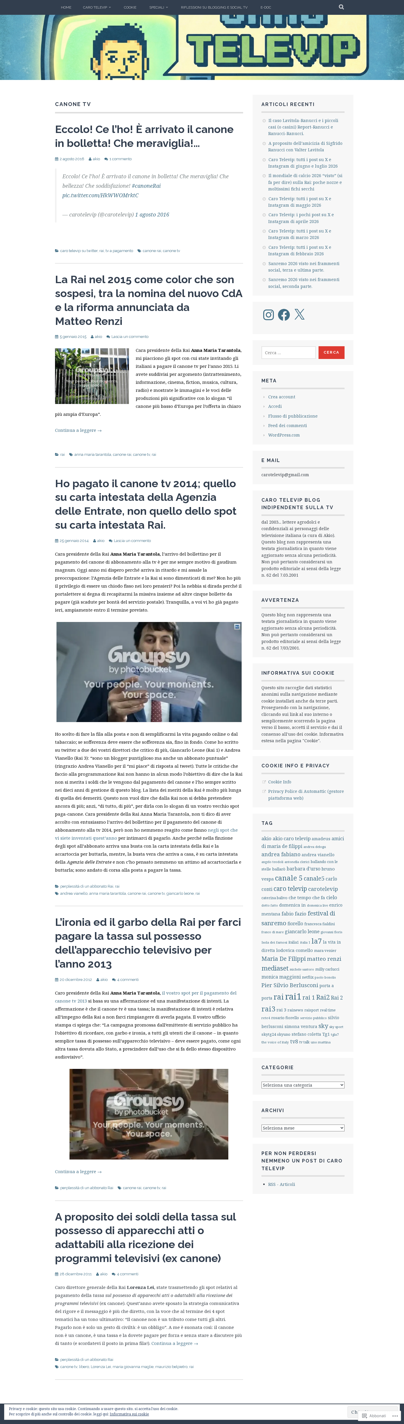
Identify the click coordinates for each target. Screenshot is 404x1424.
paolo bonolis (325, 977)
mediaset (275, 968)
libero (84, 1366)
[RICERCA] (341, 7)
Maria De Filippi (283, 959)
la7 (316, 941)
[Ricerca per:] (288, 352)
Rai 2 (337, 997)
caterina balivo (274, 897)
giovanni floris (331, 932)
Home (66, 7)
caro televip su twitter (79, 250)
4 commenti (128, 979)
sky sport (336, 1026)
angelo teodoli (272, 861)
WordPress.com (284, 435)
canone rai (152, 250)
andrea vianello (74, 893)
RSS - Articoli (281, 1184)
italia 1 (305, 942)
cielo (331, 897)
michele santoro (302, 969)
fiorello (295, 924)
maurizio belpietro (171, 1366)
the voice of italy (275, 1042)
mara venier (325, 950)
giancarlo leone (180, 893)
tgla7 (335, 1034)
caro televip (95, 7)
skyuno (283, 1034)
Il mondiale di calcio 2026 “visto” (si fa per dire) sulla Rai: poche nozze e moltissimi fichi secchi (305, 182)
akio (96, 159)
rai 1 (309, 997)
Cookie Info (279, 782)
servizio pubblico (313, 1018)
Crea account (281, 397)
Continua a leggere (78, 430)
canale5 (314, 878)
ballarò (278, 869)
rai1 (293, 996)
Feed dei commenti (287, 425)
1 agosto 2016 (152, 214)
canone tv (171, 250)
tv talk (304, 1042)
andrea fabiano (280, 854)
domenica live (317, 905)
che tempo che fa (307, 897)
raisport (311, 1010)
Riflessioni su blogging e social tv (214, 7)
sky (323, 1026)
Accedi (275, 406)
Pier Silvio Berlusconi (289, 985)
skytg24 (268, 1034)
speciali (156, 7)
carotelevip (323, 888)
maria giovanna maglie (133, 1366)
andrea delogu (314, 846)
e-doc (266, 7)
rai (101, 250)
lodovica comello (294, 950)
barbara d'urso (303, 868)
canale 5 (289, 878)
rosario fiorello (285, 1017)
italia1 (293, 942)
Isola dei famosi (274, 942)
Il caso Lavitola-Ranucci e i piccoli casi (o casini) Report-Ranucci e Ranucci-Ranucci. (303, 127)
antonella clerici (297, 861)
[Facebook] (284, 315)
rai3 (268, 1009)
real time (328, 1010)
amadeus (321, 838)
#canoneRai (146, 185)
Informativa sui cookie (129, 1414)
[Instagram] (268, 315)
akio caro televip (292, 838)
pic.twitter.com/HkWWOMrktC (100, 195)
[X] (299, 315)
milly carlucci (327, 969)
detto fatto (269, 905)
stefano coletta (306, 1034)
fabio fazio (294, 913)
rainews (295, 1010)
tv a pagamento (119, 250)
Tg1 (326, 1034)
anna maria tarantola (93, 454)
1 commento (120, 159)
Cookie (130, 7)
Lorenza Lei (101, 1366)
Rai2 (323, 997)
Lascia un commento (129, 336)
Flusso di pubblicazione (293, 416)
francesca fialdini (319, 923)
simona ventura (301, 1026)
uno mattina (321, 1042)
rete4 (265, 1018)
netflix (307, 977)
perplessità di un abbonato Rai (86, 886)
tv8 (294, 1041)
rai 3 (281, 1010)
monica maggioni (281, 977)
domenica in (292, 905)
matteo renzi (324, 959)
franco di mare (272, 932)
